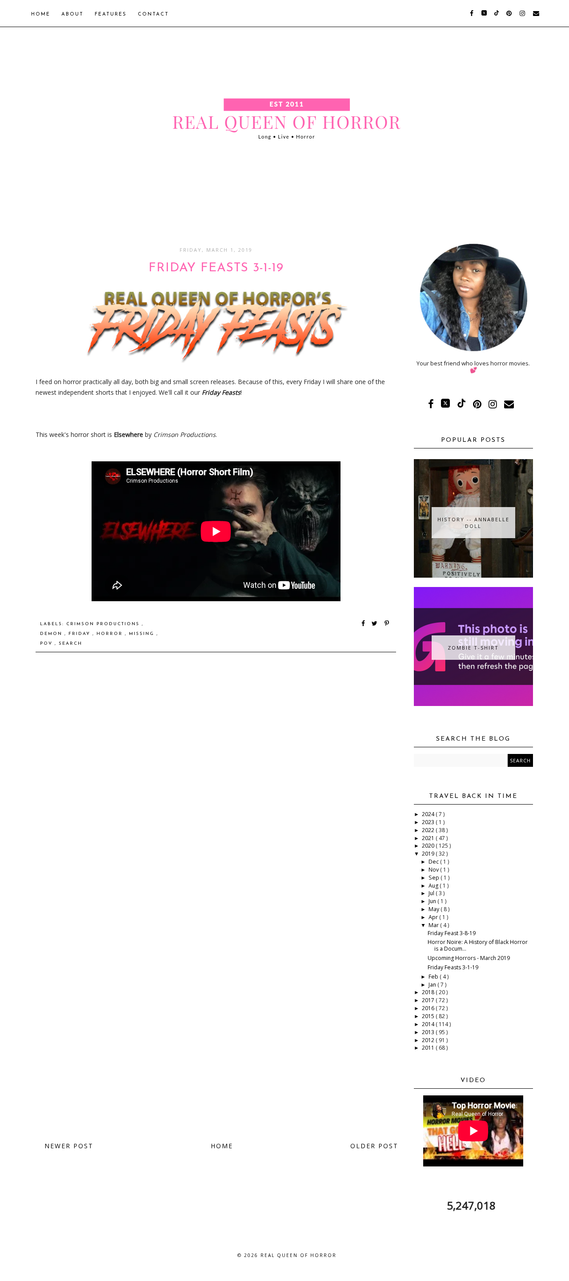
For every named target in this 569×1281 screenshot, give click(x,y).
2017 (429, 1000)
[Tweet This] (376, 624)
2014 (429, 1024)
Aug (434, 885)
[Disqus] (216, 785)
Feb (434, 976)
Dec (434, 861)
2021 (429, 838)
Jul (432, 893)
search (70, 643)
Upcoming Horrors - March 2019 (469, 958)
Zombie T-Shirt (473, 647)
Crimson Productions (104, 624)
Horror (110, 633)
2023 (429, 822)
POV (47, 643)
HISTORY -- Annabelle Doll (473, 522)
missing (142, 633)
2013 (429, 1032)
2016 (429, 1008)
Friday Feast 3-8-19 (452, 933)
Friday (80, 633)
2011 (429, 1047)
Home (40, 14)
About (72, 14)
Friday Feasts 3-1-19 (453, 967)
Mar (434, 925)
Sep (435, 877)
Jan (433, 984)
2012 (429, 1040)
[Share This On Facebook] (363, 624)
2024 (429, 814)
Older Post (374, 1146)
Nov (434, 869)
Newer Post (68, 1146)
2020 (429, 845)
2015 (429, 1016)
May (435, 909)
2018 (429, 992)
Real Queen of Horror (298, 1255)
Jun (433, 901)
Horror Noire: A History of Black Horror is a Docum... (478, 945)
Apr (434, 917)
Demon (52, 633)
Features (111, 14)
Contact (153, 14)
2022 (429, 830)
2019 (429, 853)
